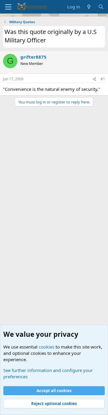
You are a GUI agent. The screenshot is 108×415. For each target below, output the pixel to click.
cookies (46, 347)
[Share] (94, 79)
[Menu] (8, 7)
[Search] (101, 6)
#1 (102, 78)
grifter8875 (33, 57)
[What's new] (89, 6)
